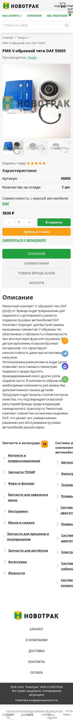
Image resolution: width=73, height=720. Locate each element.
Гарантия (34, 15)
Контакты (36, 662)
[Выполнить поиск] (67, 25)
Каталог (36, 629)
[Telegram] (65, 353)
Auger (32, 57)
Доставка (37, 651)
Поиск (67, 713)
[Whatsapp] (65, 379)
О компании (36, 640)
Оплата (36, 672)
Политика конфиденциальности (36, 700)
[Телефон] (65, 341)
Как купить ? (12, 15)
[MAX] (65, 366)
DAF (5, 203)
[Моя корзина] (62, 6)
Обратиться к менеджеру (24, 240)
